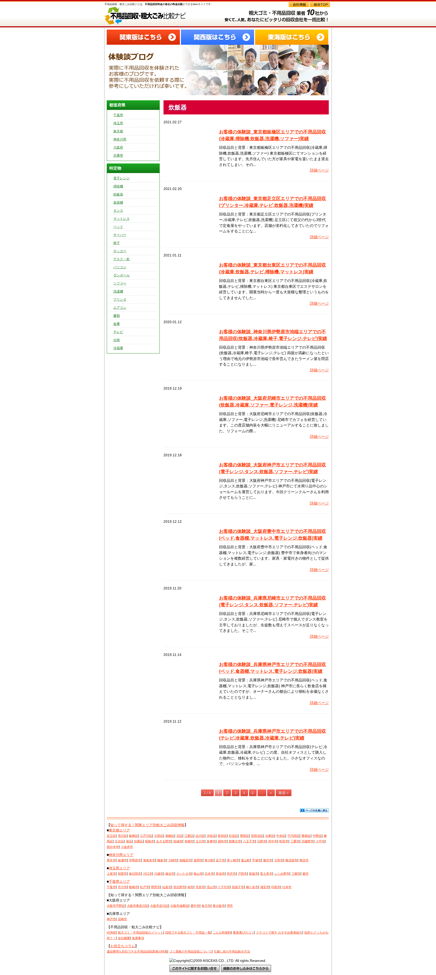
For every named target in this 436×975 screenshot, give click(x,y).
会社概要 (124, 938)
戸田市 (242, 873)
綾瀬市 (122, 860)
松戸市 (144, 887)
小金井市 (127, 847)
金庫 (116, 324)
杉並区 (233, 836)
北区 (179, 836)
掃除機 (118, 186)
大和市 (278, 860)
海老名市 (149, 860)
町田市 (283, 841)
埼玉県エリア (119, 868)
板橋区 (133, 836)
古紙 (116, 340)
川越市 (158, 873)
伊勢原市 (135, 860)
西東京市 (235, 841)
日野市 (261, 841)
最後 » (284, 793)
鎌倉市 (161, 860)
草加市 (220, 873)
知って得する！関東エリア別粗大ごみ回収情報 (147, 825)
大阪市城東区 (179, 906)
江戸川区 (146, 836)
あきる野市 (163, 841)
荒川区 (122, 836)
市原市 (200, 887)
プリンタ (119, 299)
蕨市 (306, 873)
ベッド (118, 227)
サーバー (119, 235)
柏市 (190, 887)
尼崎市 (122, 919)
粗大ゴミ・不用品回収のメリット (140, 932)
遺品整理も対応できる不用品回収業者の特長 (137, 951)
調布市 (222, 841)
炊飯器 (118, 194)
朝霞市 (122, 873)
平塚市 (256, 860)
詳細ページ (319, 170)
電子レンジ (121, 178)
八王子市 (249, 841)
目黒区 (138, 841)
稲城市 (177, 841)
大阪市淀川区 (159, 906)
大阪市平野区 (116, 906)
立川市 (200, 841)
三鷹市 (294, 841)
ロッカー (119, 251)
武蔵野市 (308, 841)
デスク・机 (121, 259)
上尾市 (111, 873)
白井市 (286, 887)
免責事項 (138, 938)
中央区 (280, 836)
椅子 (116, 243)
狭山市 (198, 873)
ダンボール (121, 275)
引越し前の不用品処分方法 (232, 951)
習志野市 (179, 887)
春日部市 (135, 873)
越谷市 (169, 873)
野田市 (155, 887)
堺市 (230, 906)
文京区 (119, 841)
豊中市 (195, 906)
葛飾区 (169, 836)
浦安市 (264, 887)
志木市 (209, 873)
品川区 (200, 836)
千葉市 (111, 887)
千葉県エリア (119, 881)
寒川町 (209, 860)
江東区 (189, 836)
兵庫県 (118, 155)
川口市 (147, 873)
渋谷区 (211, 836)
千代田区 (293, 836)
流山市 (211, 887)
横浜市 (304, 860)
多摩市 (211, 841)
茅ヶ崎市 (233, 860)
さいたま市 (184, 873)
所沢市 (231, 873)
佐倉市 (166, 887)
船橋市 (133, 887)
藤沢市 (267, 860)
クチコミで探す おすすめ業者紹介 (279, 932)
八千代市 (224, 887)
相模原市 (185, 860)
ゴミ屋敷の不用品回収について (190, 951)
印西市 (275, 887)
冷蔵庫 (118, 348)
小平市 (320, 841)
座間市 (198, 860)
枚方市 (206, 906)
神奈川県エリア (121, 855)
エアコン (119, 308)
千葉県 (118, 115)
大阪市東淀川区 (137, 906)
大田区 (158, 836)
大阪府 (118, 147)
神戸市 (111, 919)
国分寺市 (113, 847)
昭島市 (149, 841)
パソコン (119, 267)
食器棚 (118, 202)
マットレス (121, 219)
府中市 (272, 841)
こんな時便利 (222, 932)
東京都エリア (119, 830)
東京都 (118, 131)
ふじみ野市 (281, 873)
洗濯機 (118, 291)
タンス (118, 210)
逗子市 (220, 860)
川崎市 (172, 860)
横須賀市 (291, 860)
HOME (111, 932)
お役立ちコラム (122, 946)
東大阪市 (219, 906)
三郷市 (296, 873)
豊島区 (306, 836)
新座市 (253, 873)
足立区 (111, 836)
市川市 (122, 887)
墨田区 (244, 836)
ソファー (119, 283)
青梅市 (189, 841)
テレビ (118, 332)
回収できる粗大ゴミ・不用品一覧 (188, 932)
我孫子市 (238, 887)
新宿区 (222, 836)
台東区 (269, 836)
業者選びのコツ (243, 932)
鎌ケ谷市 (252, 887)
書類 (116, 316)
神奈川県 (119, 139)
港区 (129, 841)
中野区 (317, 836)
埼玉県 (118, 123)
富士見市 (266, 873)
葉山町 (245, 860)
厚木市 (111, 860)
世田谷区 (257, 836)
